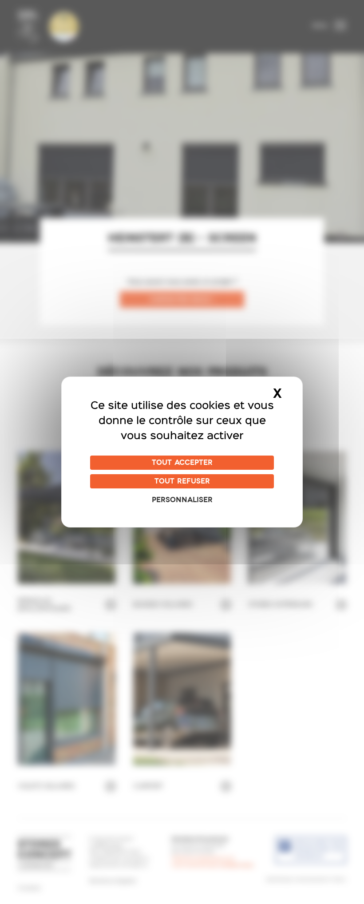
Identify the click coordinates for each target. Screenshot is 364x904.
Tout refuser (182, 481)
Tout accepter (182, 462)
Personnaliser (182, 500)
